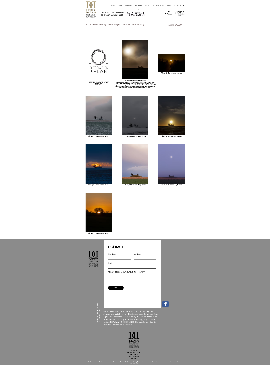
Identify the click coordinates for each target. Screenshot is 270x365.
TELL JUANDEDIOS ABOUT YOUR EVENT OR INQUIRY (126, 272)
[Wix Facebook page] (165, 304)
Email (110, 263)
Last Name (137, 254)
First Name (111, 254)
